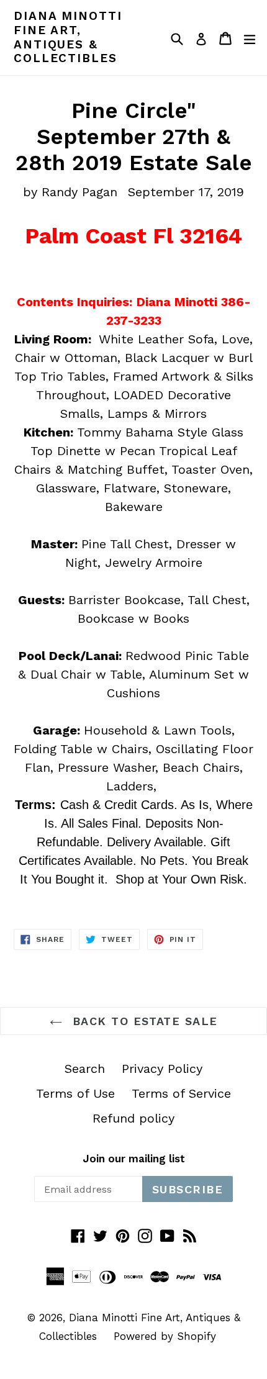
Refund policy (133, 1118)
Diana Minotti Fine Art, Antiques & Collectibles (68, 37)
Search (85, 1068)
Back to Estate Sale (143, 1021)
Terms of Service (181, 1093)
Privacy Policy (162, 1068)
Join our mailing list (134, 1158)
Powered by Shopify (165, 1336)
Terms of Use (75, 1093)
